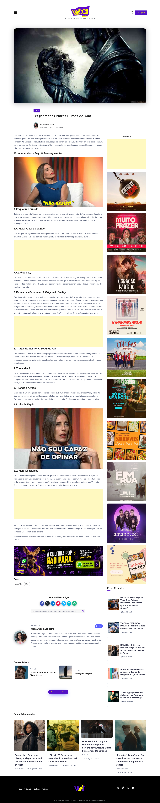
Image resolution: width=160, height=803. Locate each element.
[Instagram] (118, 788)
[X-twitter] (128, 788)
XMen (27, 584)
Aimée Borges (53, 765)
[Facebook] (133, 788)
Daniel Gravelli (19, 769)
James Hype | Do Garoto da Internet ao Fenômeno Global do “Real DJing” (131, 695)
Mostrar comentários (58, 692)
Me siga (98, 626)
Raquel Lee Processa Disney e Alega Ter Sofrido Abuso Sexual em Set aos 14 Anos (132, 649)
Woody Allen (18, 584)
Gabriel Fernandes (88, 755)
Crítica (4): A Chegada (83, 674)
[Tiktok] (123, 788)
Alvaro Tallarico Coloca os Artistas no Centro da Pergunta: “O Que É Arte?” (132, 672)
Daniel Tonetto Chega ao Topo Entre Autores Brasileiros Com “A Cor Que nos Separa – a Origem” (131, 602)
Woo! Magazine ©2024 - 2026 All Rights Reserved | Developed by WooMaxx (80, 800)
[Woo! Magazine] (80, 11)
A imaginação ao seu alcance (80, 18)
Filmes (37, 110)
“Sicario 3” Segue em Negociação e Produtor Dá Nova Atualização (62, 758)
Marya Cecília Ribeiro (47, 125)
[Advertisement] (58, 255)
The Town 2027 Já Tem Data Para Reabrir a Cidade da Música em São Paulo (132, 626)
